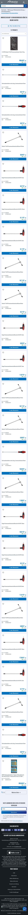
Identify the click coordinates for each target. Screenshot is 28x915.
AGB (14, 873)
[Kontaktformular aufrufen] (24, 908)
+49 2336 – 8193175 (21, 840)
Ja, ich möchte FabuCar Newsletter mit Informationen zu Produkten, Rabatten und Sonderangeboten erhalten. (14, 817)
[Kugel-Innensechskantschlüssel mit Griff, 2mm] (14, 672)
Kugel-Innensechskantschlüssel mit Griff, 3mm (13, 240)
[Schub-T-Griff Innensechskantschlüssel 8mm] (14, 263)
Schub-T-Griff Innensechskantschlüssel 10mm (12, 492)
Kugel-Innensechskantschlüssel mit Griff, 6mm (13, 555)
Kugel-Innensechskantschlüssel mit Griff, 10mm (13, 649)
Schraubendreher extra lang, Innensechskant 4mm (14, 115)
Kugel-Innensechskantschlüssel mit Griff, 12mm (13, 523)
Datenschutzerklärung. (18, 820)
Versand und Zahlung (14, 884)
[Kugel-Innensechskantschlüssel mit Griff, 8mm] (14, 578)
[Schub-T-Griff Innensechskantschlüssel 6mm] (14, 295)
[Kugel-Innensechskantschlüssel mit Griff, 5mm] (14, 169)
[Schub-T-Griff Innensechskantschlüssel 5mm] (14, 703)
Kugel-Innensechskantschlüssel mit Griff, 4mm (13, 335)
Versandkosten (4, 900)
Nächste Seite (15, 792)
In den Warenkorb (14, 64)
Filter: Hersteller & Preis (15, 26)
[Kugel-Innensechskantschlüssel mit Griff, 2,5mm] (14, 200)
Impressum (14, 886)
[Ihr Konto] (24, 2)
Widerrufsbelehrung (14, 878)
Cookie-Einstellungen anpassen (14, 913)
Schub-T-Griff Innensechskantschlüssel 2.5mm (13, 429)
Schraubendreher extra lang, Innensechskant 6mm (14, 460)
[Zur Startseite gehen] (12, 2)
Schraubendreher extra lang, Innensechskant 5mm (14, 83)
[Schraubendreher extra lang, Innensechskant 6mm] (14, 452)
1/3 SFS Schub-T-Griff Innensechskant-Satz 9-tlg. (13, 52)
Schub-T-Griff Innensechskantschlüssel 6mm (12, 303)
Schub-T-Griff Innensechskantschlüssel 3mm (12, 617)
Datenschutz (14, 875)
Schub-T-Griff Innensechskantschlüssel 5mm (12, 712)
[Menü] (1, 2)
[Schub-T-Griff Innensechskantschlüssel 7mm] (14, 389)
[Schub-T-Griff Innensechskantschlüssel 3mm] (14, 609)
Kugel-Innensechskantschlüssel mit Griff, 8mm (13, 586)
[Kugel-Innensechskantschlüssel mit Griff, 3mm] (14, 232)
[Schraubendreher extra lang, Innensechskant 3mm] (14, 735)
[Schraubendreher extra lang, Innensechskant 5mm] (14, 75)
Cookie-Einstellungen (14, 892)
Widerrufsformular (14, 881)
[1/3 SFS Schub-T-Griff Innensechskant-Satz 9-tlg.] (14, 43)
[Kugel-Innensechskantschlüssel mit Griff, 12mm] (14, 515)
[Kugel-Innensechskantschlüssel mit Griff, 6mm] (14, 546)
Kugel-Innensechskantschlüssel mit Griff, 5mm (13, 177)
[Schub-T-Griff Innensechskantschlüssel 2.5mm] (14, 420)
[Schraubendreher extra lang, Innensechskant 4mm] (14, 106)
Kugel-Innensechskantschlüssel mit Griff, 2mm (13, 680)
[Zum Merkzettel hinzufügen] (3, 38)
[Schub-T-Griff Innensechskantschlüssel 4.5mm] (14, 137)
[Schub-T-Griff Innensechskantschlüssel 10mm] (14, 483)
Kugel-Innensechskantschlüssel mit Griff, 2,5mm (13, 209)
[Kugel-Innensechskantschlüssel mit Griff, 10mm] (14, 640)
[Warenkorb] (27, 2)
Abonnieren (14, 812)
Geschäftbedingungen (22, 910)
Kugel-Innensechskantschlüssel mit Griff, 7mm (13, 366)
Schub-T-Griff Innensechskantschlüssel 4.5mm (13, 146)
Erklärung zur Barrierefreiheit (14, 889)
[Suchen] (25, 6)
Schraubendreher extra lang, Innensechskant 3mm (13, 743)
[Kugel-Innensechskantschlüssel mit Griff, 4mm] (14, 326)
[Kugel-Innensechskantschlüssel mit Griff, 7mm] (14, 358)
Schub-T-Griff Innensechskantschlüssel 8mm (12, 272)
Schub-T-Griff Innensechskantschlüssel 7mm (12, 397)
